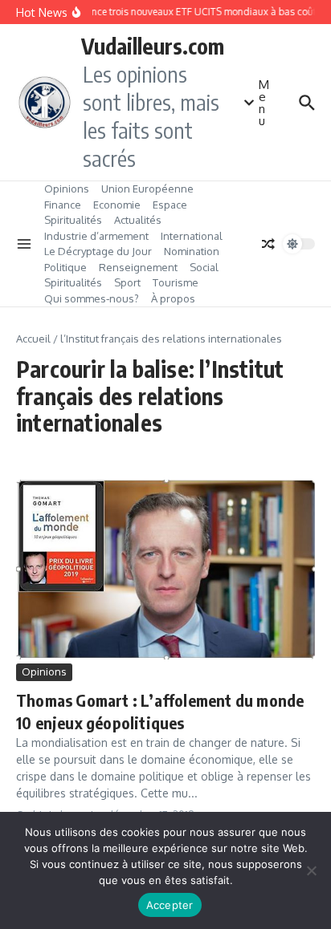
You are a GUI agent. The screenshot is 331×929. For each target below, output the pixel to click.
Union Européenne (147, 188)
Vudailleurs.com (152, 45)
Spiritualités (73, 219)
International (192, 235)
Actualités (137, 219)
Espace (170, 204)
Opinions (66, 188)
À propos (173, 298)
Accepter (170, 905)
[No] (311, 870)
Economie (117, 204)
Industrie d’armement (96, 235)
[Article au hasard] (268, 243)
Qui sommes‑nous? (91, 298)
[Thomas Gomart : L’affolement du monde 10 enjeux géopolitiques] (165, 569)
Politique (65, 267)
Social (204, 267)
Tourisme (175, 282)
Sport (127, 282)
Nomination (191, 251)
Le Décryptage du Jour (98, 251)
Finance (62, 204)
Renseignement (138, 267)
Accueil (33, 338)
